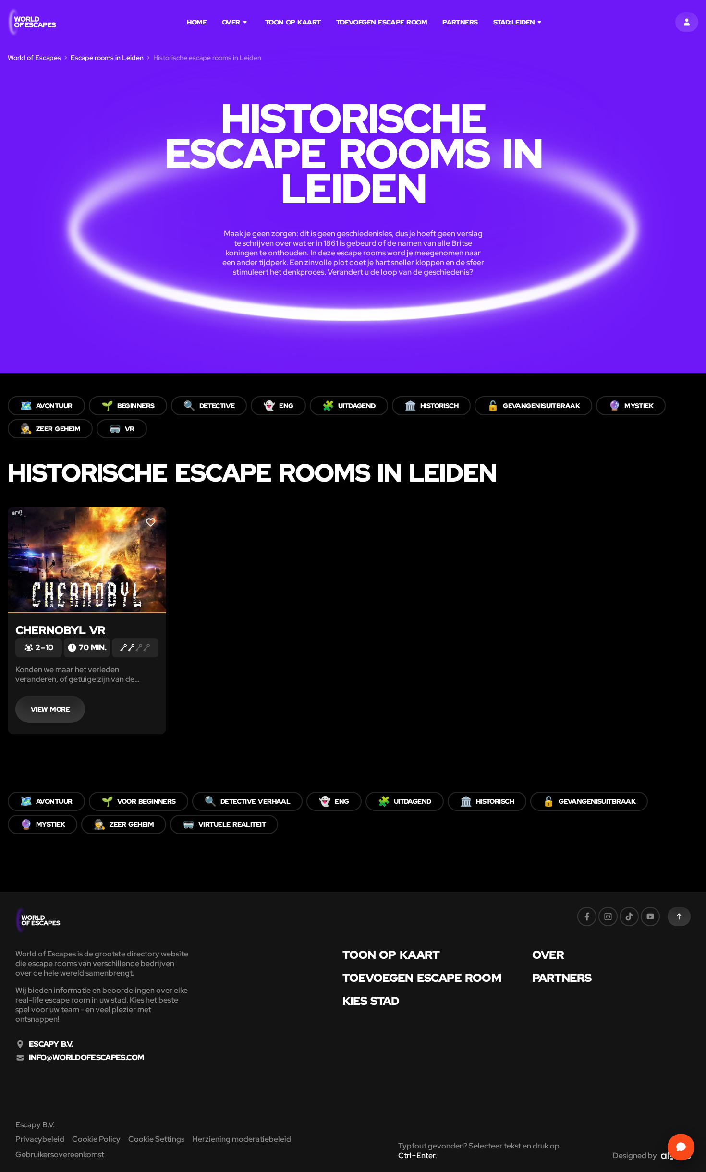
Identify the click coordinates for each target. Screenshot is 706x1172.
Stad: (514, 22)
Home (197, 22)
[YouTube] (650, 916)
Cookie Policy (96, 1139)
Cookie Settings (156, 1139)
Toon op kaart (293, 22)
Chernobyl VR (60, 630)
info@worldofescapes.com (86, 1058)
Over (231, 22)
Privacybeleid (39, 1139)
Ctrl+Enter (416, 1155)
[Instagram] (608, 916)
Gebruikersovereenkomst (59, 1154)
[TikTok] (629, 916)
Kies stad (371, 1001)
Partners (460, 22)
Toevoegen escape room (381, 22)
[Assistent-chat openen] (681, 1147)
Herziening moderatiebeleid (241, 1139)
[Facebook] (586, 916)
